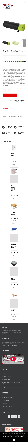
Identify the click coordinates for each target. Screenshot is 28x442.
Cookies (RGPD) (7, 406)
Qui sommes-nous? (8, 397)
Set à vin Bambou (13, 213)
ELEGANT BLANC (13, 154)
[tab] (14, 108)
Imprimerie (6, 387)
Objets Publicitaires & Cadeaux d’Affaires (11, 383)
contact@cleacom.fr (11, 345)
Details (16, 160)
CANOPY (13, 310)
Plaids (23, 102)
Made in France (7, 379)
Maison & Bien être (15, 100)
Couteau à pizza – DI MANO (13, 246)
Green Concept (7, 376)
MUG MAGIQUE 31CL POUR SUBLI (13, 188)
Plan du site (6, 400)
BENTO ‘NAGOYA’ (13, 279)
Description (5, 108)
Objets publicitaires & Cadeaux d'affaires (13, 101)
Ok (14, 439)
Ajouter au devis (10, 95)
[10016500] (14, 26)
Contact (5, 403)
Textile (4, 373)
